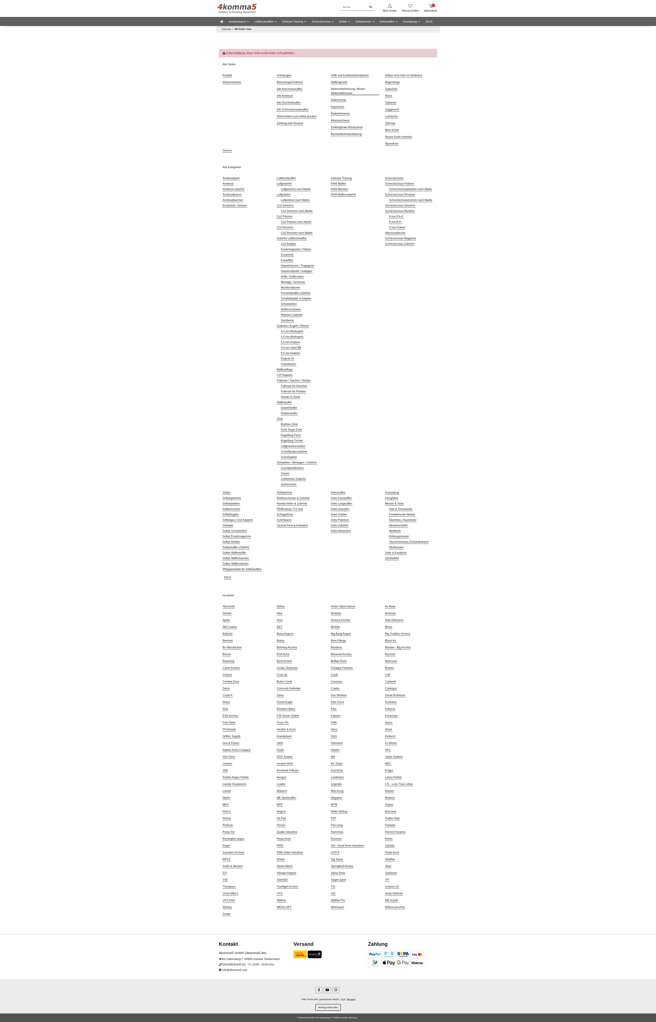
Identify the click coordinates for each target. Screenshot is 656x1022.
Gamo (388, 722)
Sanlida (389, 845)
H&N (280, 743)
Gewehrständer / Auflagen (296, 271)
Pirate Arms (392, 852)
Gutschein (391, 88)
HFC (388, 749)
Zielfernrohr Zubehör (293, 478)
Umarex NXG (285, 763)
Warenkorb (391, 143)
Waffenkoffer (284, 402)
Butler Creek (284, 681)
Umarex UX (392, 886)
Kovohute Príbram (288, 770)
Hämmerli (337, 743)
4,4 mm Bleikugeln (292, 331)
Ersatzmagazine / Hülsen (296, 249)
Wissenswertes (232, 82)
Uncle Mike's (230, 893)
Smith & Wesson (233, 866)
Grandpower (284, 736)
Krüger (389, 770)
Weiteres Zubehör (292, 314)
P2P (333, 818)
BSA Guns (283, 654)
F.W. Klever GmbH (288, 715)
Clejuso (227, 674)
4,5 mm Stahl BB (291, 347)
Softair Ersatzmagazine (237, 536)
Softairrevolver (231, 508)
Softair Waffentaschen (236, 558)
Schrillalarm (284, 519)
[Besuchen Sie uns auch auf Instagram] (335, 990)
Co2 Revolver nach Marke (296, 232)
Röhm (388, 838)
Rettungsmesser (399, 536)
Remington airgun (233, 838)
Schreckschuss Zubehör (399, 243)
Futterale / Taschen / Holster (294, 380)
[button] (389, 8)
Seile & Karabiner (396, 552)
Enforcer (390, 708)
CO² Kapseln (284, 375)
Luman (227, 790)
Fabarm (335, 715)
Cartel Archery (231, 667)
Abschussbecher (395, 232)
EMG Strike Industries (290, 852)
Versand (350, 999)
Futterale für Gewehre (294, 385)
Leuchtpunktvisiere (292, 467)
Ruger (226, 845)
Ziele (280, 418)
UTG (280, 893)
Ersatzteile (287, 254)
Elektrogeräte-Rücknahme (347, 127)
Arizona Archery (340, 620)
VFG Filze (229, 900)
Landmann (337, 777)
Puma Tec (229, 831)
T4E (225, 879)
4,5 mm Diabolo (290, 342)
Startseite (391, 102)
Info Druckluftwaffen (289, 102)
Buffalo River (339, 661)
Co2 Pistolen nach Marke (296, 221)
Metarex (390, 797)
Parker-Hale (392, 818)
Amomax (390, 613)
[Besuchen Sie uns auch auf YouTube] (327, 990)
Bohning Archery (287, 647)
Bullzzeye (391, 661)
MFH (226, 804)
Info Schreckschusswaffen (292, 109)
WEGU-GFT (284, 907)
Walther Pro (338, 900)
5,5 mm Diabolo (290, 353)
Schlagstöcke (285, 514)
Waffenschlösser (291, 309)
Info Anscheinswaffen (290, 88)
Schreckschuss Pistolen (399, 183)
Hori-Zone (229, 756)
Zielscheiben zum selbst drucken (297, 116)
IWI (333, 756)
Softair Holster (231, 541)
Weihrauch (337, 907)
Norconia (390, 811)
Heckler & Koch (286, 729)
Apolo (226, 620)
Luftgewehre (284, 183)
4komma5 (229, 606)
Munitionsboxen (290, 287)
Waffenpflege (285, 369)
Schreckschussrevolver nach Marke (410, 200)
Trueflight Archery (287, 886)
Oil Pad (281, 818)
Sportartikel (392, 558)
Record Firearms (395, 831)
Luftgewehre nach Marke (296, 189)
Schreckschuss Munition (400, 210)
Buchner (390, 654)
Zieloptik (228, 525)
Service (227, 150)
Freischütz (391, 715)
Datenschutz (338, 99)
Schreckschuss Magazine (400, 238)
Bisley (280, 640)
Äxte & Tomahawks (400, 508)
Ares (279, 620)
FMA (334, 722)
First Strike (229, 722)
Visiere (285, 473)
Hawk (280, 749)
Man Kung (337, 790)
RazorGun (337, 831)
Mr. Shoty (336, 763)
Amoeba (336, 613)
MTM (334, 804)
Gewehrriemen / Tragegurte (297, 265)
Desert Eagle (285, 702)
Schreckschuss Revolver (400, 194)
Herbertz (390, 736)
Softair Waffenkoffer (234, 552)
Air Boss (390, 606)
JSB (225, 770)
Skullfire (390, 859)
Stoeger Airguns (286, 872)
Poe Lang (337, 825)
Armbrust (228, 183)
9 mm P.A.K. (396, 216)
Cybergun (391, 688)
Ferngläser (391, 498)
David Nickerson (395, 695)
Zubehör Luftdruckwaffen (292, 238)
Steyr (388, 866)
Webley (227, 907)
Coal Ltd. (282, 674)
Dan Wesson (339, 695)
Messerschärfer (398, 525)
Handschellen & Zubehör (292, 503)
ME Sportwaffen (286, 797)
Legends (336, 784)
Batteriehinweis (340, 113)
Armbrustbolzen (232, 194)
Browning (228, 661)
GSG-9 (335, 852)
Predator (390, 825)
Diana (226, 702)
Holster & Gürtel (290, 396)
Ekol (225, 708)
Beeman (228, 640)
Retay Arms (284, 838)
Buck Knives (284, 661)
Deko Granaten (340, 508)
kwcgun (281, 777)
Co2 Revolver (285, 227)
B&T (279, 626)
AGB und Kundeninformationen (350, 75)
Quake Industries (287, 831)
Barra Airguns (285, 633)
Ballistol (227, 633)
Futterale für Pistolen (293, 391)
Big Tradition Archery (397, 633)
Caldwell (390, 681)
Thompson (229, 886)
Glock (388, 729)
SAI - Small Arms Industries (347, 845)
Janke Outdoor (394, 756)
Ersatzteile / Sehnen (235, 205)
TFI (387, 879)
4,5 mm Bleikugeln (292, 336)
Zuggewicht (392, 109)
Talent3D (282, 879)
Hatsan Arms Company (237, 749)
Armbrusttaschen (233, 200)
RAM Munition (339, 189)
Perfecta (228, 825)
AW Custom (230, 626)
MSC (388, 763)
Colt (387, 674)
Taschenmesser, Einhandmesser (409, 541)
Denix (226, 688)
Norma (227, 818)
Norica (227, 811)
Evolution (391, 702)
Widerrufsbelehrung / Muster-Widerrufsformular (348, 90)
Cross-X (228, 695)
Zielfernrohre (288, 484)
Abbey (281, 606)
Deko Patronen (340, 519)
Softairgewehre (232, 498)
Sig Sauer (337, 859)
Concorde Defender (289, 688)
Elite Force (337, 702)
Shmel (281, 859)
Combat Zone (231, 681)
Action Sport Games (343, 606)
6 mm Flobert (397, 227)
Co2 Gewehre (285, 205)
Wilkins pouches (395, 907)
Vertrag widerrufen (328, 1007)
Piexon (281, 825)
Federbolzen (288, 364)
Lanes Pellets (393, 777)
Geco (334, 729)
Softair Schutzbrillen (235, 530)
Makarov (282, 790)
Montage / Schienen (293, 282)
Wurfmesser (396, 547)
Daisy (280, 695)
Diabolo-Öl (287, 358)
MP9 (279, 804)
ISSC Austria (284, 756)
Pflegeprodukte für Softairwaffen (242, 569)
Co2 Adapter (288, 243)
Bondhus (336, 647)
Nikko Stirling (339, 811)
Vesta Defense (394, 893)
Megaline (336, 797)
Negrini (281, 811)
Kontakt (227, 75)
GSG (334, 736)
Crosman (336, 681)
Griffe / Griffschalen (292, 276)
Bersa (388, 626)
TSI (333, 886)
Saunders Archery (233, 852)
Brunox (389, 667)
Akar (279, 613)
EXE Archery (230, 715)
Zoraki (226, 913)
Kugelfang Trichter (292, 440)
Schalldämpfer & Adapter (296, 298)
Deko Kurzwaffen (341, 498)
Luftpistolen (284, 194)
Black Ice (390, 640)
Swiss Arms (338, 872)
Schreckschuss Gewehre (400, 205)
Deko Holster (339, 514)
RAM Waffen (338, 183)
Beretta (335, 626)
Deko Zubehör (339, 525)
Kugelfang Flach (291, 435)
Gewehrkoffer (289, 407)
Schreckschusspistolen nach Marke (410, 189)
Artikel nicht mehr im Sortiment (403, 75)
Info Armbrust (285, 95)
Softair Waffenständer (236, 563)
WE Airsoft (391, 900)
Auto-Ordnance (394, 620)
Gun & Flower (231, 743)
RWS (280, 845)
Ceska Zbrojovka (287, 667)
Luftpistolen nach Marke (295, 200)
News (388, 95)
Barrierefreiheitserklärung (346, 134)
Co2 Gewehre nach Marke (297, 210)
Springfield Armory (342, 866)
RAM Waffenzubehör (343, 194)
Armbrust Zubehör (233, 189)
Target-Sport (338, 879)
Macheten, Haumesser (402, 519)
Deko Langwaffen (341, 503)
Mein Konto (392, 129)
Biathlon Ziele (289, 424)
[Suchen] (371, 7)
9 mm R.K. (395, 221)
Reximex (336, 838)
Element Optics (286, 708)
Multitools (395, 530)
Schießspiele (289, 457)
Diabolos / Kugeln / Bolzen (293, 325)
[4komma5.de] (221, 21)
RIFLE (226, 859)
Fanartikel (287, 260)
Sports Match (285, 866)
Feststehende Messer (402, 514)
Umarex (227, 763)
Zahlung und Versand (290, 123)
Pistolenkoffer (289, 413)
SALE (227, 577)
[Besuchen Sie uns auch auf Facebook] (318, 990)
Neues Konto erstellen (398, 136)
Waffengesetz (339, 82)
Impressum (337, 106)
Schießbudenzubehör (294, 451)
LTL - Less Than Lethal (399, 784)
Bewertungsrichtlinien (290, 82)
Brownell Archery (341, 654)
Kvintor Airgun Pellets (236, 777)
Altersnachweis (340, 120)
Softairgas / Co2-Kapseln (238, 519)
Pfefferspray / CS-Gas (290, 508)
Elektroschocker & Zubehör (293, 498)
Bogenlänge (392, 82)
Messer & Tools (394, 503)
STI (225, 872)
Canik (334, 674)
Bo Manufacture (232, 647)
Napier (389, 804)
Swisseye (391, 872)
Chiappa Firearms (342, 667)
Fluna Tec (283, 722)
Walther (281, 900)
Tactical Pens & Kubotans (292, 525)
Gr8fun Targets (231, 736)
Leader (281, 784)
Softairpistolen (231, 503)
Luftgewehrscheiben (293, 446)
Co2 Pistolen (284, 216)
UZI (333, 893)
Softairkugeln (231, 514)
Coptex (335, 688)
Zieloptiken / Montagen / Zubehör (297, 462)
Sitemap (390, 123)
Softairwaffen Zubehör (236, 547)
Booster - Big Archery (398, 647)
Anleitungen (284, 75)
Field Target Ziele (291, 429)
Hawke (335, 749)
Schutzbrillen (289, 303)
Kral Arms (337, 770)
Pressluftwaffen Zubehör (295, 293)
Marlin (226, 797)
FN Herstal (229, 729)
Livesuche (391, 116)
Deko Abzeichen (341, 530)
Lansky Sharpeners (234, 784)
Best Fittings (338, 640)
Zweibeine (287, 320)
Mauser (389, 790)
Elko (333, 708)
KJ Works (391, 743)
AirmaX (227, 613)
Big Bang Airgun (341, 633)
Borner (227, 654)
